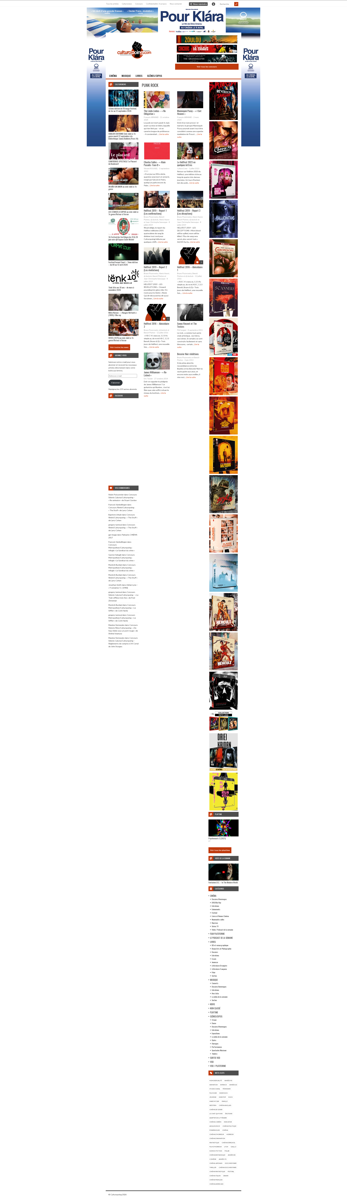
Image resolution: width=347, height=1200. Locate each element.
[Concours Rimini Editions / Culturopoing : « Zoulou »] (207, 39)
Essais (214, 958)
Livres (139, 76)
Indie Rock (223, 1093)
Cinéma (113, 76)
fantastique (214, 1142)
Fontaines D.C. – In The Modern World (223, 882)
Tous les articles (112, 4)
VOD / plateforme (218, 1066)
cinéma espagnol (228, 1142)
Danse (214, 1023)
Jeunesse (215, 962)
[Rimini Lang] (223, 731)
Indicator (228, 1122)
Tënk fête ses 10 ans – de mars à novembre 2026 (121, 288)
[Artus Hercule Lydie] (223, 630)
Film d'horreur (215, 1147)
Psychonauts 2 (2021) (217, 838)
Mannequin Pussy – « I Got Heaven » (189, 112)
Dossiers (215, 952)
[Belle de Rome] (223, 355)
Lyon (226, 1147)
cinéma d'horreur (216, 1134)
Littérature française (219, 969)
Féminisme (227, 1089)
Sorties (214, 975)
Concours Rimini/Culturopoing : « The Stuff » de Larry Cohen (122, 518)
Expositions (216, 1033)
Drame (225, 1176)
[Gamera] (223, 512)
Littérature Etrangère (219, 965)
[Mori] (223, 709)
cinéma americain (216, 1184)
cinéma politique (229, 1126)
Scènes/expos (154, 76)
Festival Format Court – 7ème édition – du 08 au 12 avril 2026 (123, 263)
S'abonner (115, 382)
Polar (213, 972)
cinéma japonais (215, 1163)
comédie (212, 1159)
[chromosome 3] (223, 276)
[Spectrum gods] (223, 591)
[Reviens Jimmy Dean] (223, 198)
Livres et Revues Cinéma (220, 916)
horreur (230, 1134)
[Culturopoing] (134, 62)
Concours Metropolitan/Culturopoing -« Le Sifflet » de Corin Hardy (122, 608)
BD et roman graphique (220, 945)
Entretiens (215, 905)
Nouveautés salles (218, 919)
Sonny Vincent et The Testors (187, 325)
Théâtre (214, 1053)
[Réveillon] (223, 119)
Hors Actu (215, 993)
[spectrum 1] (223, 810)
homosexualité (215, 1080)
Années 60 (233, 1085)
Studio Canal (214, 1089)
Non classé (215, 1008)
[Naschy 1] (223, 394)
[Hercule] (223, 669)
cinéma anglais (225, 1105)
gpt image (112, 535)
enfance (223, 1085)
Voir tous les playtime (220, 850)
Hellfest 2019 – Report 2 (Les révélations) (155, 268)
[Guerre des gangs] (223, 473)
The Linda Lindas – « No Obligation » (155, 112)
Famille (225, 1101)
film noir (213, 1093)
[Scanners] (223, 316)
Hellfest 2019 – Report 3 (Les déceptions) (188, 212)
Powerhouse (214, 1130)
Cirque (214, 1019)
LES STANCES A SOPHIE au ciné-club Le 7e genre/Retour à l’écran (123, 213)
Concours (139, 4)
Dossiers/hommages (219, 986)
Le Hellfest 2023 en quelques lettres (186, 163)
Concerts (215, 983)
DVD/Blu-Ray (216, 902)
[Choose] (223, 158)
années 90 (228, 1080)
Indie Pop (222, 1097)
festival (231, 1171)
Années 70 (222, 1159)
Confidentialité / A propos (156, 4)
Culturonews (127, 4)
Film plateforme (217, 933)
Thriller (212, 1167)
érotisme (228, 1113)
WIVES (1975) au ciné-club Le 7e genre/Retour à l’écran (121, 339)
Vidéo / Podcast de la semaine (222, 929)
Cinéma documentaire (227, 1167)
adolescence (214, 1126)
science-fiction (215, 1151)
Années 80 (231, 1155)
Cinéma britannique (217, 1155)
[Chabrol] (223, 552)
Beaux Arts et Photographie (221, 948)
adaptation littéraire (218, 1118)
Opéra (214, 1040)
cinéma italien (215, 1176)
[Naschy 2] (223, 434)
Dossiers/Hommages (219, 899)
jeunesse (212, 1097)
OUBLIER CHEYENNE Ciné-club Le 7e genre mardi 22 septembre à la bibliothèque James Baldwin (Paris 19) (123, 136)
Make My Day (214, 1101)
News (212, 1004)
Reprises (215, 922)
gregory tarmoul (115, 525)
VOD (212, 1061)
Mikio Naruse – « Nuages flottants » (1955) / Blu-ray (122, 314)
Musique (126, 76)
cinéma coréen (215, 1122)
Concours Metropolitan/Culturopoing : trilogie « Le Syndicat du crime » (121, 548)
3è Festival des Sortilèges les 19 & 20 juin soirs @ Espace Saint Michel (123, 238)
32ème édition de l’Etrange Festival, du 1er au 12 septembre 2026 (122, 109)
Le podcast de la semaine (221, 937)
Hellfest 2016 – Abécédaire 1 (190, 268)
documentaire (231, 1163)
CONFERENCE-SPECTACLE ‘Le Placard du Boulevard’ (122, 162)
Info (213, 4)
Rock (230, 1097)
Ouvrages (215, 1043)
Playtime (214, 1012)
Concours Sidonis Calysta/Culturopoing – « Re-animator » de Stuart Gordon (122, 497)
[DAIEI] (223, 770)
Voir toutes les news (119, 347)
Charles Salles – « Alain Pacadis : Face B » (155, 163)
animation (213, 1085)
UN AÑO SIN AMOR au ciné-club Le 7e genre (122, 187)
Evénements (216, 909)
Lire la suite (164, 134)
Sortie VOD (215, 1057)
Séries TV (215, 926)
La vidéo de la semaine (219, 996)
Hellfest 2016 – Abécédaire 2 (156, 325)
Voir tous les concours (207, 66)
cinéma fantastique (217, 1171)
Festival (214, 912)
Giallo (233, 1147)
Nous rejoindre (200, 4)
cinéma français (215, 1180)
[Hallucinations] (223, 237)
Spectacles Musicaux (219, 1050)
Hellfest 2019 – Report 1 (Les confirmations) (155, 212)
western (212, 1105)
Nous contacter (176, 4)
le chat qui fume (216, 1113)
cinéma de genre (215, 1109)
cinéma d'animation (217, 1138)
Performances (217, 1046)
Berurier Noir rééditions (188, 354)
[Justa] (173, 20)
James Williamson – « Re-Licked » (155, 373)
